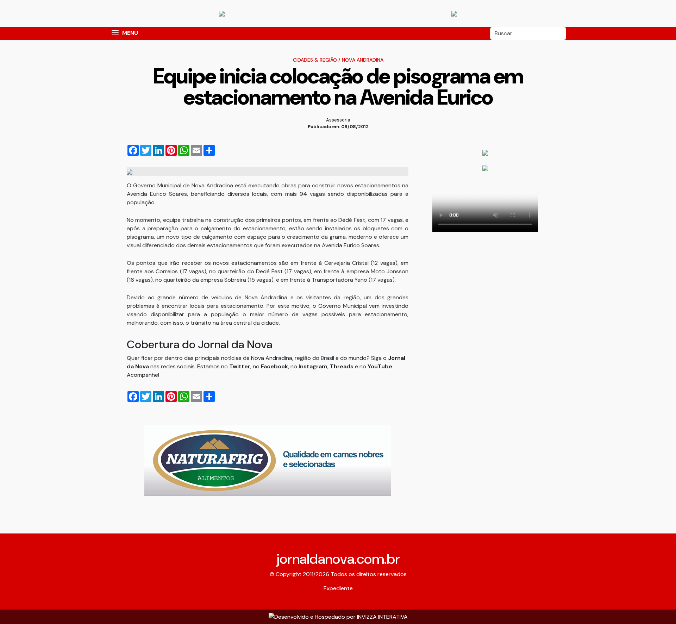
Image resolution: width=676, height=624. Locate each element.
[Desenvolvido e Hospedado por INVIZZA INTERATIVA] (338, 616)
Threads (342, 366)
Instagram (313, 366)
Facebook (274, 366)
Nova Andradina (362, 60)
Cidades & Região (315, 60)
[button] (115, 33)
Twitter (239, 366)
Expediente (338, 588)
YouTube (380, 366)
